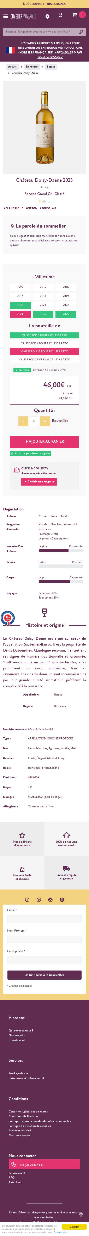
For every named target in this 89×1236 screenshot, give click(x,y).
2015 (43, 287)
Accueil (12, 66)
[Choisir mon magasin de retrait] (47, 16)
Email (10, 910)
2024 (43, 314)
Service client (17, 1173)
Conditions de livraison (23, 1116)
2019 (66, 296)
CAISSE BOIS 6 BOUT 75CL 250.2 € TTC (44, 343)
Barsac (51, 66)
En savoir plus (60, 1232)
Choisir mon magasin (40, 481)
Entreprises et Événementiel (26, 1078)
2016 (66, 287)
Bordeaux (32, 66)
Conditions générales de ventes (28, 1111)
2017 (20, 296)
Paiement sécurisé (20, 1130)
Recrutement (17, 1040)
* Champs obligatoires (19, 985)
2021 (43, 305)
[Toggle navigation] (5, 16)
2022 (66, 305)
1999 (20, 287)
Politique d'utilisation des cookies (30, 1126)
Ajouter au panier (46, 442)
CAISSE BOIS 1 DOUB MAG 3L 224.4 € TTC (44, 359)
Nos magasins (17, 1035)
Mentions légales (19, 1135)
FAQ (11, 1177)
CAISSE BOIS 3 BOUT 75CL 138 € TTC (44, 335)
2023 (20, 314)
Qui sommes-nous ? (21, 1030)
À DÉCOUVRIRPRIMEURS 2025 (44, 4)
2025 (66, 314)
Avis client (15, 1182)
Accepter (74, 1226)
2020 (20, 305)
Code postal (15, 951)
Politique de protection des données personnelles (40, 1121)
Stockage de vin (18, 1073)
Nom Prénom (16, 930)
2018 (43, 296)
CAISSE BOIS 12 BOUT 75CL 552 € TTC (44, 351)
